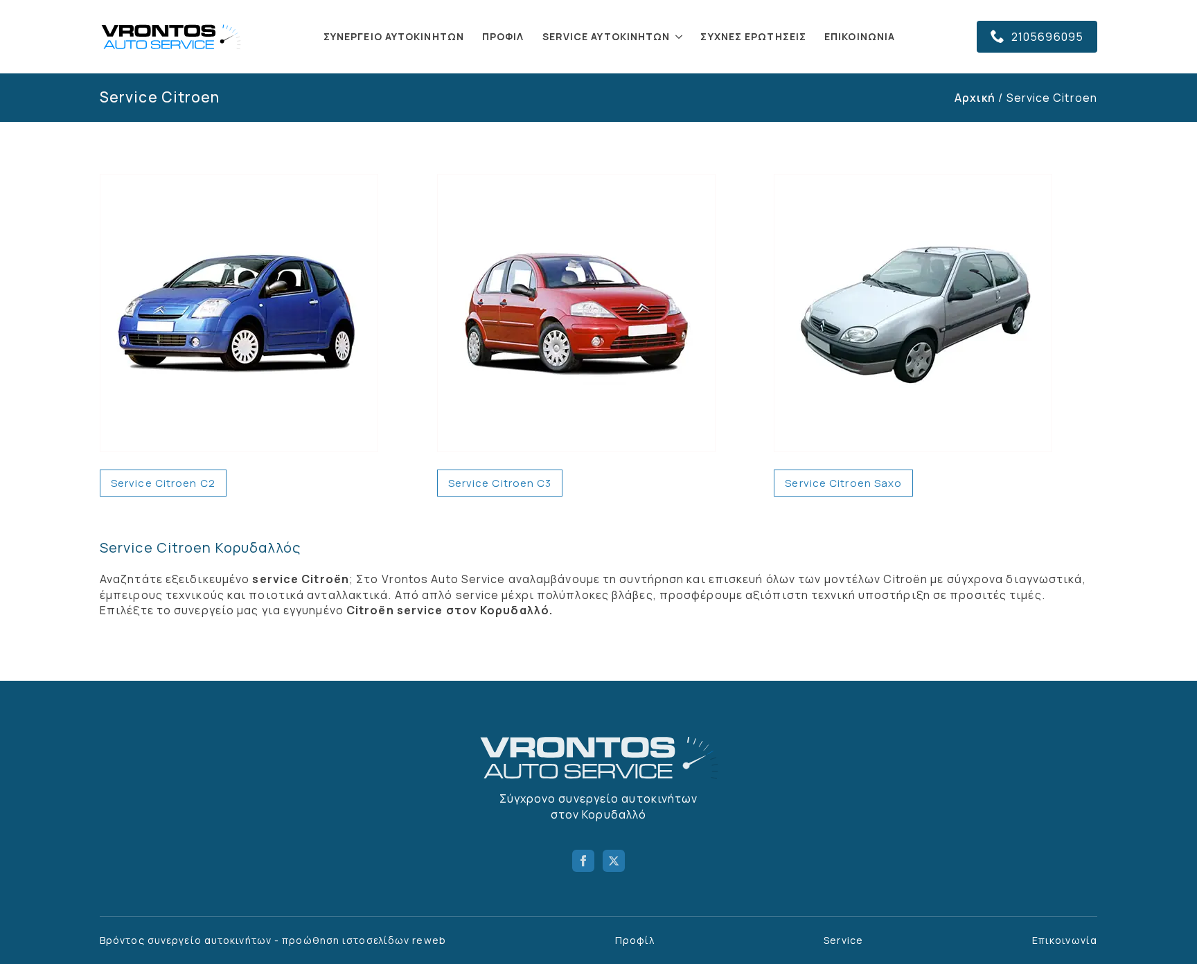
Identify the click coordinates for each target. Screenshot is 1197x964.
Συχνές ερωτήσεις (753, 36)
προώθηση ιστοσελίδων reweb (364, 940)
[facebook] (583, 861)
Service (843, 940)
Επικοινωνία (859, 36)
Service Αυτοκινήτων (606, 36)
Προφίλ (503, 36)
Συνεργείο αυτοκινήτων (393, 36)
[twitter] (614, 861)
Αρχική (975, 97)
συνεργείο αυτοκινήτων (210, 940)
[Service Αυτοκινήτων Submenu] (679, 36)
